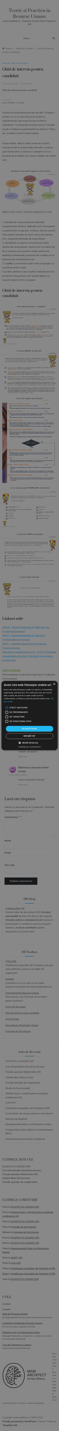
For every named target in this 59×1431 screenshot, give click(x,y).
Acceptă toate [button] (29, 728)
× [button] (54, 684)
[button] (29, 742)
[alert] (29, 715)
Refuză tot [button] (29, 736)
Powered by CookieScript (29, 747)
